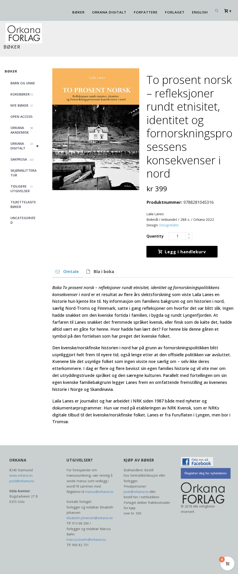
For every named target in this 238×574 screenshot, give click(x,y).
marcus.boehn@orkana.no (86, 539)
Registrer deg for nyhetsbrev (206, 473)
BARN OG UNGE (22, 83)
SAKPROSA (21, 159)
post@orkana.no (21, 481)
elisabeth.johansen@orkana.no (89, 518)
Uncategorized (23, 220)
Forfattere (146, 12)
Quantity (154, 236)
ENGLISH (200, 12)
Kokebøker (21, 94)
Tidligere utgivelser (21, 188)
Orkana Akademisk (21, 130)
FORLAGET (175, 12)
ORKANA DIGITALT (109, 12)
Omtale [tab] (71, 271)
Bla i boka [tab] (103, 271)
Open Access (21, 116)
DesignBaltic (169, 225)
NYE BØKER (21, 105)
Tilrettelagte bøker (23, 204)
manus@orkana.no (99, 491)
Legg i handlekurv (185, 251)
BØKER (78, 12)
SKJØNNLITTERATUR (23, 172)
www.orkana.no (21, 475)
